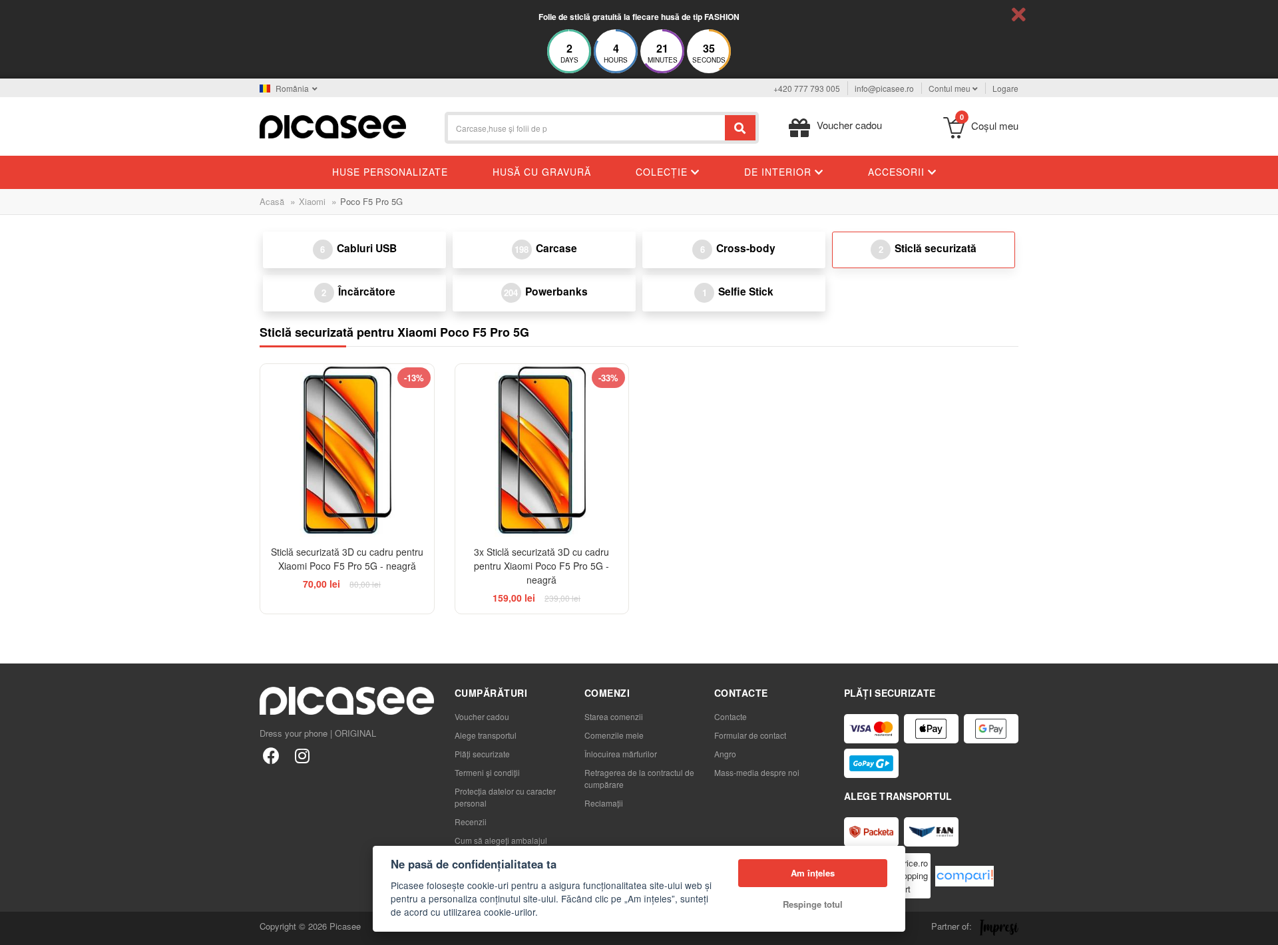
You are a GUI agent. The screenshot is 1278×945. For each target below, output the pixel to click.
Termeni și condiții (487, 772)
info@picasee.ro (884, 88)
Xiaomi (312, 201)
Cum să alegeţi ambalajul (501, 840)
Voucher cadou (482, 716)
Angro (725, 753)
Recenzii (471, 821)
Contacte (730, 716)
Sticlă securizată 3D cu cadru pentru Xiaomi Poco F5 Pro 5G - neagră (347, 558)
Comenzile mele (614, 735)
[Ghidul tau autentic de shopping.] (964, 876)
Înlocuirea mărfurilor (620, 753)
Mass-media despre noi (756, 772)
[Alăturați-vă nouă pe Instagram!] (302, 755)
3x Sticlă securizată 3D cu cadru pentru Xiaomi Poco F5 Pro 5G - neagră (541, 565)
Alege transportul (486, 735)
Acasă (272, 201)
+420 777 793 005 (806, 88)
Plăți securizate (482, 753)
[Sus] (17, 927)
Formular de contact (750, 735)
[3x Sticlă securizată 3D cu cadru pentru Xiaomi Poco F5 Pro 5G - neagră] (542, 451)
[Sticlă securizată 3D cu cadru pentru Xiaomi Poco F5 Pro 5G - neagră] (347, 451)
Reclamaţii (603, 803)
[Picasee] (333, 125)
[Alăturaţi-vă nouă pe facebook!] (271, 755)
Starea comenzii (613, 716)
